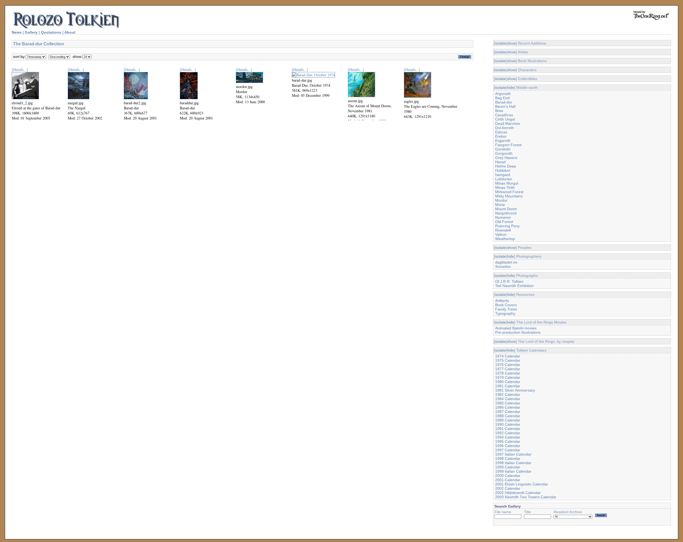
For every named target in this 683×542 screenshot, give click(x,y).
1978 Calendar (507, 373)
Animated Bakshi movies (516, 328)
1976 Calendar (507, 364)
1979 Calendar (507, 377)
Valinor (501, 234)
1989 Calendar (507, 420)
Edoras (501, 132)
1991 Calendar (507, 429)
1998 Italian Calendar (513, 463)
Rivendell (503, 230)
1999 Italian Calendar (513, 471)
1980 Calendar (507, 382)
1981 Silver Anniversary (515, 390)
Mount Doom (506, 209)
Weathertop (505, 239)
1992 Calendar (507, 433)
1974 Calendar (507, 356)
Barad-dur (503, 102)
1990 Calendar (507, 424)
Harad (500, 162)
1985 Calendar (507, 403)
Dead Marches (507, 123)
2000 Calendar (507, 475)
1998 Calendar (507, 458)
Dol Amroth (504, 128)
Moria (500, 204)
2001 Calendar (507, 480)
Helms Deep (505, 166)
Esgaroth (502, 140)
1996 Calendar (507, 446)
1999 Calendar (507, 467)
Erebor (501, 136)
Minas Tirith (505, 187)
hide (510, 87)
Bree (499, 111)
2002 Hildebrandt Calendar (518, 493)
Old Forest (504, 222)
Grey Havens (506, 158)
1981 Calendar (507, 386)
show (511, 43)
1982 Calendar (507, 394)
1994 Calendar (507, 437)
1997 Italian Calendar (513, 454)
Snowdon (503, 266)
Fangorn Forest (508, 145)
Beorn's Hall (505, 106)
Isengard (502, 175)
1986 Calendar (507, 407)
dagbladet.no (506, 262)
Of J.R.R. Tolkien (509, 281)
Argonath (503, 93)
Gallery (31, 32)
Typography (505, 313)
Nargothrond (506, 213)
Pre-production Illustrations (518, 332)
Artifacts (502, 300)
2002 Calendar (507, 488)
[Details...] (20, 69)
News (17, 32)
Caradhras (504, 115)
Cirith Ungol (505, 119)
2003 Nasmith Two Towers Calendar (525, 497)
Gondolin (502, 149)
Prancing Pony (507, 226)
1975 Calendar (507, 360)
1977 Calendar (507, 369)
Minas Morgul (506, 183)
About (70, 32)
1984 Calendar (507, 399)
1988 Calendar (507, 416)
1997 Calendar (507, 450)
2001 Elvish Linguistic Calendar (521, 484)
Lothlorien (503, 179)
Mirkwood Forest (509, 192)
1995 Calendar (507, 441)
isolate (500, 43)
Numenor (503, 217)
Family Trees (506, 309)
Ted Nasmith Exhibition (514, 286)
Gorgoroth (504, 153)
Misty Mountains (509, 196)
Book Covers (506, 305)
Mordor (501, 200)
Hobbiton (502, 170)
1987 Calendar (507, 411)
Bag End (502, 98)
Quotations (51, 32)
